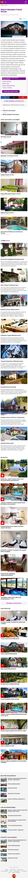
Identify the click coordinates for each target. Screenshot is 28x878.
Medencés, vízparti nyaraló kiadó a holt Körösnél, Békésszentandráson (12, 479)
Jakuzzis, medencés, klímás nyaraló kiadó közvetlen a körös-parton (13, 503)
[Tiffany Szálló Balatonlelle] (4, 784)
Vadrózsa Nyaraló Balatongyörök (9, 653)
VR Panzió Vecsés (6, 137)
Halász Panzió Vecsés (7, 212)
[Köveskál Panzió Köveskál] (14, 377)
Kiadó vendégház (4, 871)
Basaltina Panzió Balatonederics (10, 309)
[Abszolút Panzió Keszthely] (4, 795)
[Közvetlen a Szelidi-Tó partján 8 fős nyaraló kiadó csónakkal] (14, 540)
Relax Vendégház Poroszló (7, 746)
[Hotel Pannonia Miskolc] (4, 850)
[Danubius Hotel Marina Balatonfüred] (4, 800)
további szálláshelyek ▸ (14, 101)
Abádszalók (6, 105)
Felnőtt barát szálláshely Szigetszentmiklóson (8, 574)
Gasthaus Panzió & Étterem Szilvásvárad (12, 417)
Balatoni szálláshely (16, 872)
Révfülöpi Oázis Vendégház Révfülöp (10, 684)
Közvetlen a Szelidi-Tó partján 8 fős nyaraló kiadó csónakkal (13, 550)
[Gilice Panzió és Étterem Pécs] (14, 275)
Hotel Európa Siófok (12, 788)
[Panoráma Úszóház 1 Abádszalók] (4, 830)
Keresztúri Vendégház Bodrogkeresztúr (12, 259)
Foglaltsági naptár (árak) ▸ (10, 91)
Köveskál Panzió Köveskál (8, 387)
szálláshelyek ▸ (14, 603)
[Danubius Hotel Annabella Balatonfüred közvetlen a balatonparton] (4, 780)
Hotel (9, 872)
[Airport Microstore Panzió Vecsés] (14, 185)
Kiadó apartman (11, 571)
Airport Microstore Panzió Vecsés (11, 193)
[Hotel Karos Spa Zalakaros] (4, 854)
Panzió (11, 871)
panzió (2, 134)
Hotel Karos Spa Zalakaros (14, 853)
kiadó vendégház (15, 595)
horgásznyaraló (15, 500)
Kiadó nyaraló (14, 476)
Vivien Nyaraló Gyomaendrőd (14, 815)
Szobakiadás (24, 871)
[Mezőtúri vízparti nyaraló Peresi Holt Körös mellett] (14, 724)
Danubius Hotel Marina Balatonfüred (16, 799)
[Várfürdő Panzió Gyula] (14, 433)
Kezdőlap (6, 869)
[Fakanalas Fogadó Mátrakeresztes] (14, 325)
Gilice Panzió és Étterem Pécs (9, 285)
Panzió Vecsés (15, 105)
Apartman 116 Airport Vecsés (9, 155)
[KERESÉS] (5, 2)
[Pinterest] (22, 97)
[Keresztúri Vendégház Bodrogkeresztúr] (14, 249)
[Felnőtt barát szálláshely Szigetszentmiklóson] (14, 563)
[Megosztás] (5, 97)
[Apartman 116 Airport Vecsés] (14, 147)
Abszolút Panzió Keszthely (14, 793)
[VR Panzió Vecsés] (14, 128)
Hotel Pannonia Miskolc (13, 849)
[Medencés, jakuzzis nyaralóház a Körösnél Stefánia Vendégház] (14, 755)
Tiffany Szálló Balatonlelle (14, 784)
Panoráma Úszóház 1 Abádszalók (15, 830)
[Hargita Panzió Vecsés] (14, 166)
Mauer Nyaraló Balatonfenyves (8, 669)
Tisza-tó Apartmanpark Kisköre (15, 825)
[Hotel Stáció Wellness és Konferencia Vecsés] (14, 223)
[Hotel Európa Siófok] (4, 789)
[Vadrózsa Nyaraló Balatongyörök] (14, 647)
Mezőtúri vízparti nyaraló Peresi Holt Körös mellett (13, 730)
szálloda (10, 229)
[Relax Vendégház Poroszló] (14, 739)
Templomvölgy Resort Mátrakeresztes (12, 361)
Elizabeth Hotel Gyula (13, 858)
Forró (2, 475)
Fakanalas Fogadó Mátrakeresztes (11, 335)
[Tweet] (14, 97)
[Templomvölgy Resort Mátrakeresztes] (14, 351)
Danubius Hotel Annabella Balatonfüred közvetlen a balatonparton (17, 779)
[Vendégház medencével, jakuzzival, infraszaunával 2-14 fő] (14, 587)
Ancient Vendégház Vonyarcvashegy (10, 699)
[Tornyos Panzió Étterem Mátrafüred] (14, 632)
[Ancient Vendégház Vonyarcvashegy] (14, 693)
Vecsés (22, 105)
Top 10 (25, 3)
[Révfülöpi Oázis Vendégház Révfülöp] (14, 677)
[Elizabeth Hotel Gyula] (4, 859)
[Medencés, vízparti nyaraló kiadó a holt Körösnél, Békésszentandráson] (14, 468)
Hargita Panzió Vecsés (7, 175)
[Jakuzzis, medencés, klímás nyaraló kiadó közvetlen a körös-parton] (14, 492)
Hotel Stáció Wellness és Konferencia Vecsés (12, 232)
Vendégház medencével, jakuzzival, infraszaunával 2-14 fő (11, 598)
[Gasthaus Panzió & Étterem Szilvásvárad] (14, 405)
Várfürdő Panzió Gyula (7, 443)
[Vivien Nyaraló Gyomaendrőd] (4, 816)
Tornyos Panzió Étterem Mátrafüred (10, 638)
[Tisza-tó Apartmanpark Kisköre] (4, 826)
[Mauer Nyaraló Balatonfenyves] (14, 662)
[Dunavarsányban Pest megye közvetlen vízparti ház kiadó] (14, 516)
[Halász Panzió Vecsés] (14, 204)
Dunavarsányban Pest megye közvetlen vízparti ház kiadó (12, 527)
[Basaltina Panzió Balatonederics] (14, 300)
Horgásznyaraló (17, 871)
